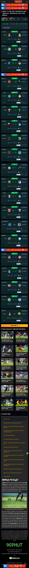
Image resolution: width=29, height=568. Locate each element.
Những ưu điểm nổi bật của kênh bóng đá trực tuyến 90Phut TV (13, 427)
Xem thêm (13, 325)
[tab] (3, 19)
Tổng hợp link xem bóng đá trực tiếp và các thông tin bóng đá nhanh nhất (14, 431)
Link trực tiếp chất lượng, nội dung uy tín (11, 439)
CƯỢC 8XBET (18, 1)
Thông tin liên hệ (7, 476)
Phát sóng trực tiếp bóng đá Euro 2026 (11, 447)
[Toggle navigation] (27, 2)
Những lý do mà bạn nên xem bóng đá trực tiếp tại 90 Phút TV (14, 460)
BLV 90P (23, 23)
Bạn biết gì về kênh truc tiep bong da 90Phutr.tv (12, 423)
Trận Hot (15, 23)
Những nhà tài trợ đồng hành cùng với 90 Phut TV (13, 469)
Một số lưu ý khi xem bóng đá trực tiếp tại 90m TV (13, 472)
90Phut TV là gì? (7, 419)
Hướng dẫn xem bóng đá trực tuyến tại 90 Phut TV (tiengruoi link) (13, 451)
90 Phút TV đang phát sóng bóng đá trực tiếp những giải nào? (14, 443)
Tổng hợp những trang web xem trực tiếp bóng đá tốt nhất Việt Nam (14, 465)
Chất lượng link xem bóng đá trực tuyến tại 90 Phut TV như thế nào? (14, 456)
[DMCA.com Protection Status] (14, 558)
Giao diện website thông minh (9, 435)
